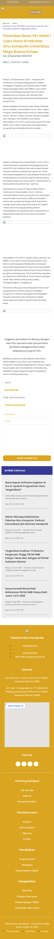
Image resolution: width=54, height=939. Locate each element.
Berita (15, 23)
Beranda (6, 23)
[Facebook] (18, 764)
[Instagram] (30, 764)
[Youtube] (36, 764)
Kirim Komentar (27, 458)
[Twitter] (24, 764)
